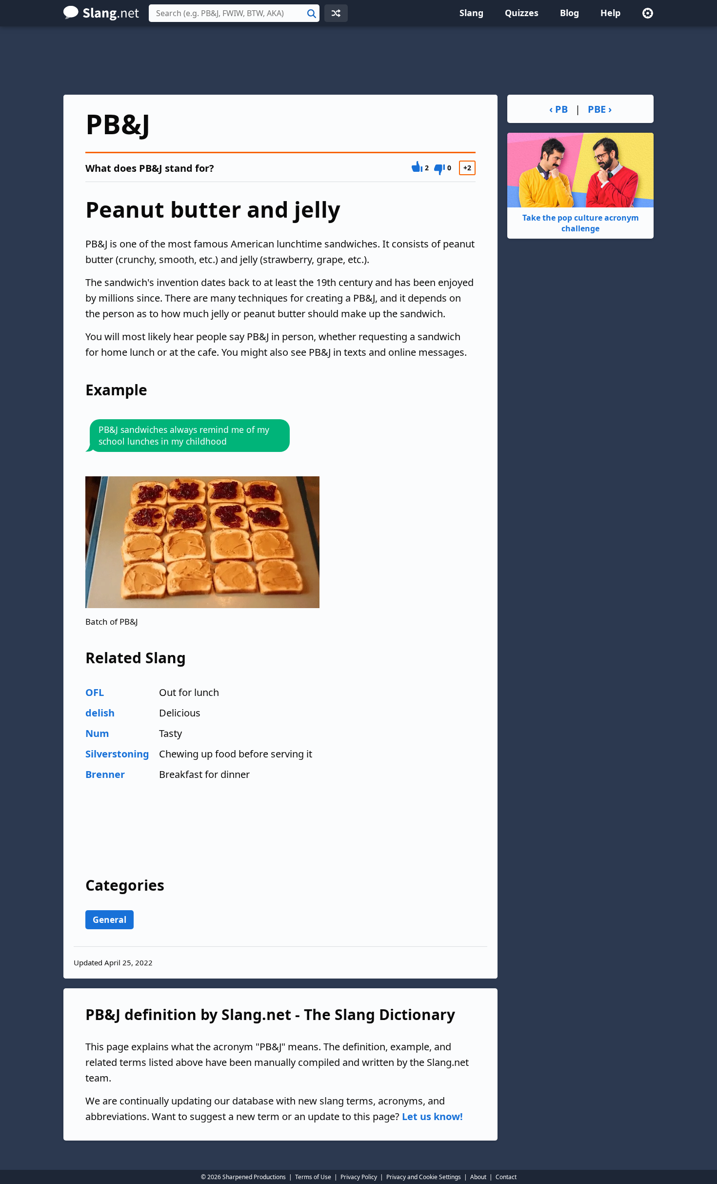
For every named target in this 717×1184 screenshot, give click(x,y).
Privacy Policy (358, 1177)
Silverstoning (117, 753)
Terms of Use (313, 1177)
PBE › (600, 109)
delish (100, 712)
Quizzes (521, 13)
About (478, 1177)
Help (610, 13)
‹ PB (558, 109)
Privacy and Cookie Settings (423, 1177)
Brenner (105, 774)
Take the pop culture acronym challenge (580, 223)
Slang (471, 13)
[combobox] (234, 13)
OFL (94, 692)
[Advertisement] (358, 60)
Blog (569, 13)
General (109, 919)
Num (97, 733)
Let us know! (432, 1116)
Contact (506, 1177)
